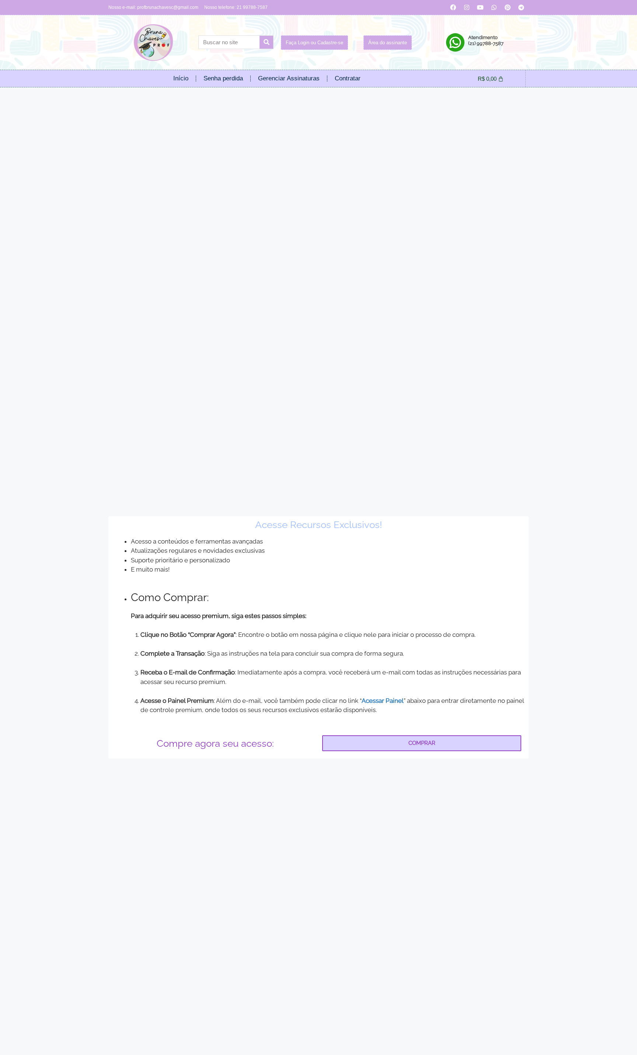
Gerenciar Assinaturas (289, 78)
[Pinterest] (508, 7)
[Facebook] (453, 7)
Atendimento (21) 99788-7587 (486, 40)
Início (180, 78)
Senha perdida (223, 78)
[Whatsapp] (494, 7)
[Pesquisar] (266, 42)
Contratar (348, 78)
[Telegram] (521, 7)
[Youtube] (480, 7)
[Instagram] (467, 7)
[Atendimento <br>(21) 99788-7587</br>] (455, 42)
